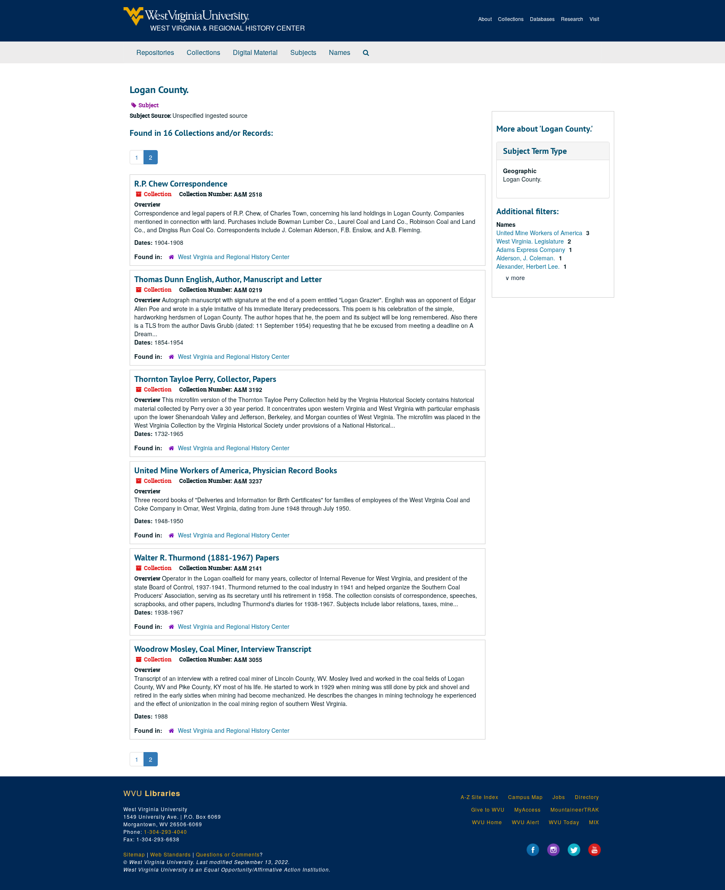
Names (339, 52)
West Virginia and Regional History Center (233, 256)
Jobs (559, 796)
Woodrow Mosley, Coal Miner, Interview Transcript (222, 648)
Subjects (303, 52)
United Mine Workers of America (540, 232)
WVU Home (487, 821)
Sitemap (134, 854)
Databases (542, 18)
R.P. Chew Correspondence (180, 183)
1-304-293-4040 (165, 831)
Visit (594, 18)
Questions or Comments (228, 854)
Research (572, 18)
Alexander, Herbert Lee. (528, 266)
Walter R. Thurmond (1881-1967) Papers (206, 557)
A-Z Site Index (479, 796)
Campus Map (525, 796)
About (485, 18)
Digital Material (255, 52)
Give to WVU (488, 809)
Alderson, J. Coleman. (526, 258)
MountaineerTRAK (574, 809)
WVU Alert (525, 821)
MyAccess (527, 809)
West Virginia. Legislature (531, 241)
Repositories (155, 52)
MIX (594, 821)
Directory (587, 796)
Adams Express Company (531, 249)
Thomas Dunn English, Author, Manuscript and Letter (228, 279)
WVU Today (564, 821)
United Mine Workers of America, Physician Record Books (235, 470)
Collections (511, 18)
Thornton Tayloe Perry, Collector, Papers (205, 379)
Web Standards (170, 854)
